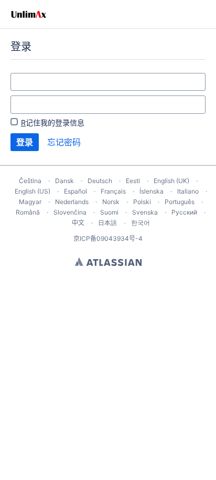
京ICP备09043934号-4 (108, 238)
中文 (78, 223)
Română (28, 212)
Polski (142, 202)
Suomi (109, 212)
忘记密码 (64, 142)
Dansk (64, 181)
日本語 (107, 223)
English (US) (32, 191)
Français (113, 191)
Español (75, 191)
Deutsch (100, 181)
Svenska (145, 212)
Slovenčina (70, 212)
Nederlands (72, 202)
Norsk (111, 202)
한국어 (140, 223)
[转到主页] (28, 14)
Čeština (30, 181)
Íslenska (151, 191)
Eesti (133, 181)
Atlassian (108, 262)
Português (180, 202)
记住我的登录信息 (52, 122)
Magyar (30, 202)
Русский (184, 212)
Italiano (188, 191)
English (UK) (171, 181)
